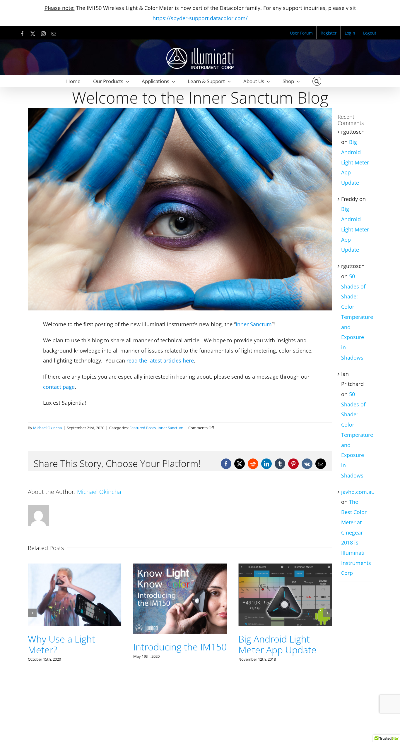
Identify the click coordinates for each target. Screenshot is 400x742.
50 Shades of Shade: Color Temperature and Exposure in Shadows (357, 317)
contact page (59, 386)
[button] (316, 81)
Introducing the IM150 (74, 646)
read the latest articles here (160, 360)
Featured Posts (142, 427)
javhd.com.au (358, 491)
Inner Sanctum (254, 324)
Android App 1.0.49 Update (278, 609)
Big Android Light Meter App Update (172, 644)
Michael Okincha (47, 427)
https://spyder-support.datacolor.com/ (200, 18)
